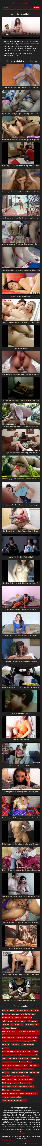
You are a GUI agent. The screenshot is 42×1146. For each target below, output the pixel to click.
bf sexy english (20, 1021)
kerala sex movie (28, 1044)
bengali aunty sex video (10, 1014)
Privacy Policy (26, 1141)
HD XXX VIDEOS (21, 1134)
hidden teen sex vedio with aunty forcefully (17, 1017)
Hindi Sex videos (32, 1143)
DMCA (5, 1141)
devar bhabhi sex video (20, 1072)
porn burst (5, 1048)
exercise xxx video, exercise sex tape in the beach (19, 1093)
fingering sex (34, 1072)
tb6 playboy (16, 1044)
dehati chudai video (9, 1028)
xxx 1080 (5, 1024)
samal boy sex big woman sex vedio (14, 1065)
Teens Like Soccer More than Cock (14, 1100)
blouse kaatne (23, 1076)
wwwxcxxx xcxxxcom (9, 1062)
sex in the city (7, 1069)
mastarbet (5, 1044)
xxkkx (14, 1055)
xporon (35, 1051)
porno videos (16, 1090)
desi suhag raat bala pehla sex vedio (15, 1010)
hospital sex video (8, 1037)
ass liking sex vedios (9, 1058)
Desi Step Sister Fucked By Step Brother (16, 1051)
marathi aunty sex (17, 1024)
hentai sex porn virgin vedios (27, 1037)
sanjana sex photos (9, 1086)
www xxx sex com (31, 1024)
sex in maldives (27, 1069)
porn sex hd (35, 1058)
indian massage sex (26, 1079)
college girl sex (7, 1021)
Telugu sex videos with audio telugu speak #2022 (19, 1041)
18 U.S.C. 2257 (14, 1141)
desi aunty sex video (9, 1079)
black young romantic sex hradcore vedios (16, 1083)
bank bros (5, 1072)
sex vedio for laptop (9, 1076)
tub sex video (23, 1058)
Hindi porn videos (21, 3)
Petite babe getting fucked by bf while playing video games (20, 1033)
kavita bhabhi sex (25, 1062)
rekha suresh (32, 1021)
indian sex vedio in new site (28, 1055)
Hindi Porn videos (19, 1143)
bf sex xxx (5, 1090)
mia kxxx (17, 1069)
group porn (6, 1055)
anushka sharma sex (28, 1014)
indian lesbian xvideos (26, 1086)
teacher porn (34, 1065)
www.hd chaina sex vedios (11, 1097)
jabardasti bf (34, 1010)
